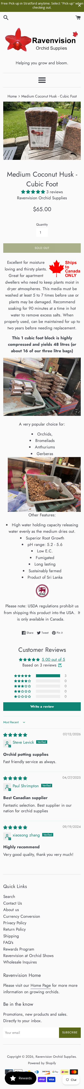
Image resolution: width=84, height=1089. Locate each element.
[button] (33, 192)
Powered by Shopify (42, 1063)
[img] (15, 735)
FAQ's (8, 942)
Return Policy (14, 929)
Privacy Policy (14, 923)
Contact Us (12, 903)
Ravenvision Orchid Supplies (56, 1056)
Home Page (41, 985)
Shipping (11, 936)
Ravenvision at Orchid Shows (28, 956)
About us (11, 910)
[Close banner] (79, 5)
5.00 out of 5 (53, 659)
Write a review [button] (42, 706)
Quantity (42, 224)
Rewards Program (18, 949)
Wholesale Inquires (20, 962)
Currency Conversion (21, 916)
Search (9, 896)
